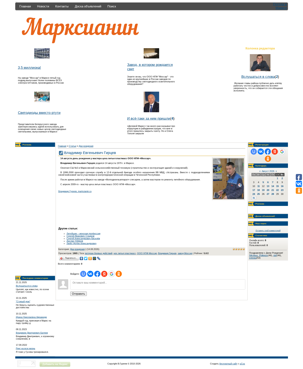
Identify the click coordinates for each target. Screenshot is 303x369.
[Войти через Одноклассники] (119, 274)
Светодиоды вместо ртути (39, 113)
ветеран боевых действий (98, 253)
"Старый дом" (23, 301)
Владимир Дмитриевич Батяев (32, 333)
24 (253, 194)
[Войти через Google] (111, 274)
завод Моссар (185, 253)
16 (282, 186)
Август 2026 (268, 171)
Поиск (111, 6)
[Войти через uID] (83, 274)
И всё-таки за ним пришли (148, 118)
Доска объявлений (88, 6)
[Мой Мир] (94, 258)
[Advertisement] (35, 211)
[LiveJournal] (99, 258)
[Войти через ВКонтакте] (90, 274)
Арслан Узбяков (75, 241)
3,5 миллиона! (29, 67)
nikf (275, 255)
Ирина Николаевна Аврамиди (31, 317)
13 (268, 186)
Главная (25, 6)
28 (272, 194)
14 (272, 186)
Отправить (78, 293)
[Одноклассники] (90, 258)
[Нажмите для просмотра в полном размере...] (228, 198)
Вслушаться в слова (258, 77)
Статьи (72, 146)
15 (277, 186)
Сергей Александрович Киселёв (83, 238)
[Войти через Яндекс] (104, 274)
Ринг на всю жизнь (25, 348)
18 (258, 190)
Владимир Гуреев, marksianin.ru (75, 191)
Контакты (62, 6)
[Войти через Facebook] (97, 274)
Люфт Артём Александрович (81, 243)
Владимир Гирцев (167, 253)
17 (253, 190)
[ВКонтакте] (81, 258)
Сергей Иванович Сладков (80, 236)
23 (282, 190)
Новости (43, 6)
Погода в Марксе (280, 6)
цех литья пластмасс (125, 253)
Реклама (26, 145)
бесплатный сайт (228, 363)
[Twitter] (86, 258)
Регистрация (262, 145)
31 (253, 198)
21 (272, 190)
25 (258, 194)
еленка (252, 258)
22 (277, 190)
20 (268, 190)
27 (268, 194)
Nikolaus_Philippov (258, 255)
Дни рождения (86, 146)
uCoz (242, 363)
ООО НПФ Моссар (147, 253)
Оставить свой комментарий (268, 231)
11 (258, 186)
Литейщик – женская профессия (83, 233)
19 (263, 190)
